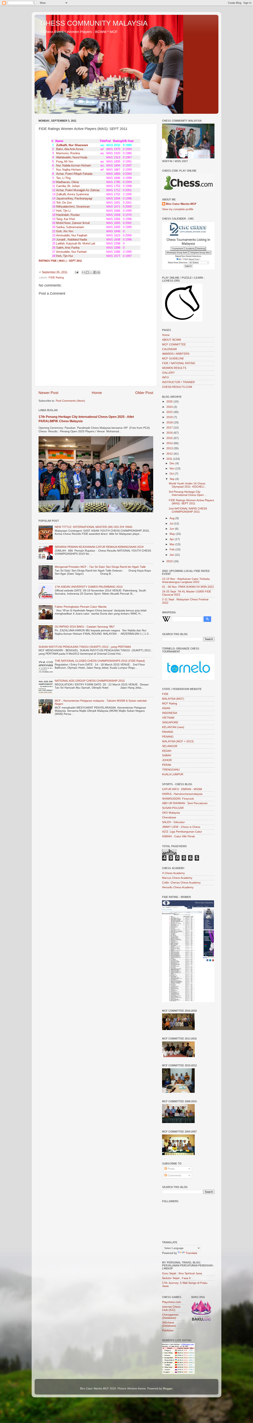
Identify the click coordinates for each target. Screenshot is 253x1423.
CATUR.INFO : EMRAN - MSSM (182, 789)
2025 (170, 401)
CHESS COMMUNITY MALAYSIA (94, 23)
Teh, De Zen (63, 202)
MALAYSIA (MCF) (173, 698)
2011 (169, 458)
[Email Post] (76, 272)
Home (97, 393)
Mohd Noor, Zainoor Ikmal (72, 223)
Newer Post (48, 393)
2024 (170, 406)
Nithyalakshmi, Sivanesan (72, 206)
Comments (174, 1175)
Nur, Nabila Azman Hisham (73, 165)
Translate (191, 1253)
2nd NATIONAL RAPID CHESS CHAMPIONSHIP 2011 (188, 510)
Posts (171, 1168)
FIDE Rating (56, 277)
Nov (172, 468)
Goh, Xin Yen (64, 231)
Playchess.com (171, 1302)
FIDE (165, 694)
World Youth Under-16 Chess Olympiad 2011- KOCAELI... (188, 485)
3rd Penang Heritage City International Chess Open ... (188, 493)
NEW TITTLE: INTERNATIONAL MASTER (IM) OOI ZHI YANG (93, 526)
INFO (165, 377)
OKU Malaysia (171, 812)
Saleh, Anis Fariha (67, 247)
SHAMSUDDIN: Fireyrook (178, 798)
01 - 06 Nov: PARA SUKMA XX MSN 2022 (188, 586)
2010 (170, 561)
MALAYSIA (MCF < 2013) (178, 741)
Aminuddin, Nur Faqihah (71, 235)
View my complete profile (177, 209)
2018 (170, 422)
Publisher (168, 1330)
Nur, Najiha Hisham (68, 169)
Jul (172, 523)
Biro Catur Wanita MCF (181, 203)
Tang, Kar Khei (65, 219)
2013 (170, 448)
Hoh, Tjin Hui (64, 256)
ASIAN (166, 708)
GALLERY (168, 372)
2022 (170, 412)
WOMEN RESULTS (174, 368)
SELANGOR (169, 746)
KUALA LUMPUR (172, 774)
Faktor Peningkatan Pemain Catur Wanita (81, 606)
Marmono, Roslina (67, 153)
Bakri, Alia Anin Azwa (69, 149)
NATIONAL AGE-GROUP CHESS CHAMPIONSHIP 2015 (90, 680)
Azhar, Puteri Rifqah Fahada (73, 173)
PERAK (166, 764)
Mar (172, 544)
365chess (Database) (169, 1324)
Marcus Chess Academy (177, 877)
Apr (172, 539)
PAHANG (167, 731)
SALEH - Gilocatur (173, 822)
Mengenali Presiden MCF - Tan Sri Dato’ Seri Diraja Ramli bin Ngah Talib (100, 566)
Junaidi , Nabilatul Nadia (71, 239)
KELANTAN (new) (173, 727)
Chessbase (169, 817)
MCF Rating (169, 703)
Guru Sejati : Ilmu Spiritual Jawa (182, 1273)
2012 (170, 453)
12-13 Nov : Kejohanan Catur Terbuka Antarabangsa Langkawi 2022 (186, 580)
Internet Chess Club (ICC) (171, 1308)
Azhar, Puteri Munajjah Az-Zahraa (77, 190)
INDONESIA (169, 713)
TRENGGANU (171, 769)
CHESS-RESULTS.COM (177, 386)
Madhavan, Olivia (67, 182)
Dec (172, 463)
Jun (172, 528)
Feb (172, 549)
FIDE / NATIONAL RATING (178, 363)
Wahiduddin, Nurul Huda (71, 157)
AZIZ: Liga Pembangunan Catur (182, 831)
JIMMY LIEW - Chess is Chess (181, 826)
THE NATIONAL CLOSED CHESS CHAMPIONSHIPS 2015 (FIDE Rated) (100, 660)
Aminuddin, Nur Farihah (71, 251)
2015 (170, 438)
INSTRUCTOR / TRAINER (178, 382)
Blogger (167, 1388)
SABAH (166, 755)
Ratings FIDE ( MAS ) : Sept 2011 (60, 260)
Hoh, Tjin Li (63, 210)
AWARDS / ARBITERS (175, 353)
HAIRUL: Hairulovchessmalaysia (182, 793)
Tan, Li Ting (63, 178)
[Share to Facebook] (95, 272)
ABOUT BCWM (171, 339)
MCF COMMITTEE (174, 344)
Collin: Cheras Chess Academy (181, 882)
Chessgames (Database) (170, 1316)
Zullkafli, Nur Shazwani (71, 145)
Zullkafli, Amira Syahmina (72, 194)
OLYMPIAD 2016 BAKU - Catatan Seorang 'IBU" (85, 626)
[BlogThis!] (87, 272)
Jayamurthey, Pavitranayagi (73, 198)
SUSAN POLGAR (173, 807)
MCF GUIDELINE (173, 358)
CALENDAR (169, 349)
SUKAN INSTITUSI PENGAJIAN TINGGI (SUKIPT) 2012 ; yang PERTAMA (85, 646)
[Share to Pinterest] (99, 272)
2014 (170, 443)
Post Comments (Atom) (70, 400)
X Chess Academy (173, 873)
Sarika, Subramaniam (69, 227)
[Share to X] (91, 272)
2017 (170, 427)
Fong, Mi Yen (64, 161)
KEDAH (166, 750)
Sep (172, 478)
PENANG (168, 736)
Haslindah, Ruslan (67, 214)
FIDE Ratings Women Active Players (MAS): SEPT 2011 (191, 502)
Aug (172, 518)
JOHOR (167, 760)
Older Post (144, 393)
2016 (170, 432)
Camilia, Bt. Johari (67, 186)
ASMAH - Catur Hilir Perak (178, 836)
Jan (172, 554)
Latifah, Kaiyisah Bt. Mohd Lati (75, 243)
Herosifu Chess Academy (178, 887)
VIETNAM (168, 717)
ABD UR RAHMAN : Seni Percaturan (185, 803)
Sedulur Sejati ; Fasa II (176, 1278)
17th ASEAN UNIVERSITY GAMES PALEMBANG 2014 (89, 586)
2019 (170, 417)
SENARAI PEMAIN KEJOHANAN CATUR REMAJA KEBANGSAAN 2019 (99, 546)
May (173, 533)
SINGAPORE (170, 722)
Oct (172, 473)
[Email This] (84, 272)
